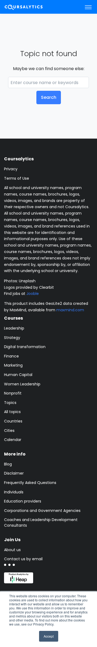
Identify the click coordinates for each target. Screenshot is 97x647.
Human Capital (18, 374)
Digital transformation (25, 346)
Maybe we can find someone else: (48, 69)
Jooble (32, 293)
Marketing (13, 365)
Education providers (22, 501)
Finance (11, 356)
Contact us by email (23, 559)
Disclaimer (14, 473)
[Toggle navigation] (88, 7)
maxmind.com (70, 310)
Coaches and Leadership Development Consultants (41, 522)
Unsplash (27, 281)
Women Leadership (22, 384)
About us (12, 549)
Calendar (12, 439)
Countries (13, 421)
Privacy (11, 169)
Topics (10, 402)
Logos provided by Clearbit (29, 287)
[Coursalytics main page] (30, 7)
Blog (8, 464)
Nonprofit (13, 393)
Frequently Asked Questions (30, 482)
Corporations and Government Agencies (42, 510)
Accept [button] (49, 636)
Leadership (14, 328)
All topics (12, 411)
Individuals (13, 492)
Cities (9, 430)
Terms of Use (16, 178)
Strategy (12, 337)
